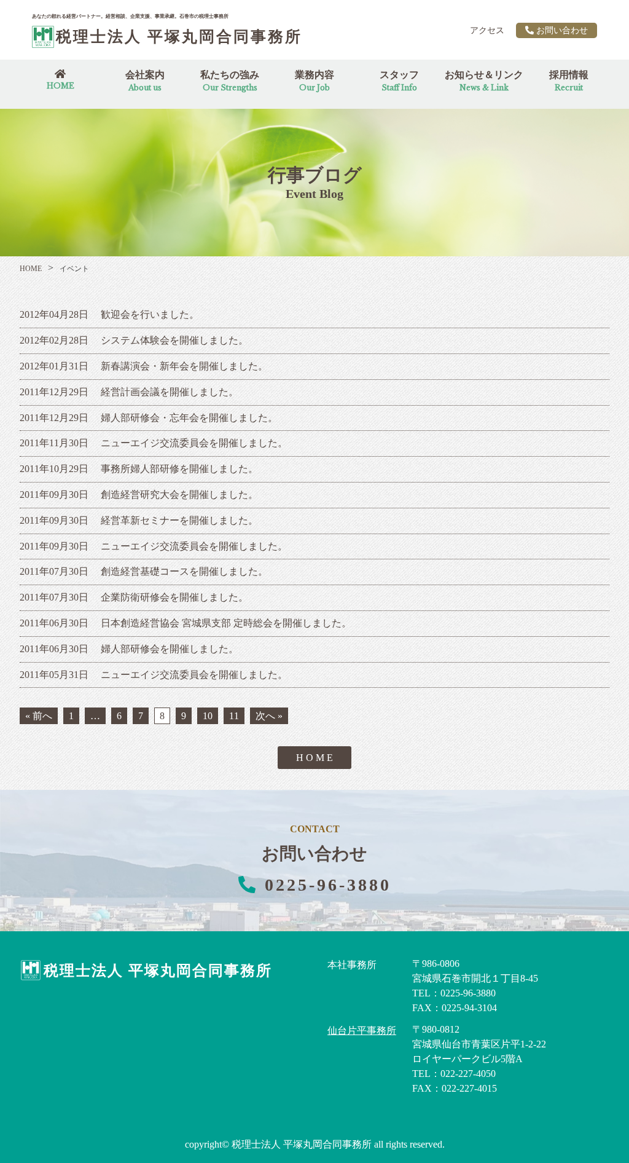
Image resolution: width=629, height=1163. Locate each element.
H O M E (314, 757)
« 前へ (38, 716)
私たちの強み (229, 80)
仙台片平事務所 (361, 1030)
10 (208, 716)
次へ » (269, 716)
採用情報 (568, 80)
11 (234, 716)
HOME (31, 268)
